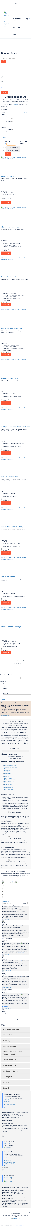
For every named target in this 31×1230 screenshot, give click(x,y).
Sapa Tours (7, 772)
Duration (4, 88)
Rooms (5, 684)
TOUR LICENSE (7, 1103)
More (4, 125)
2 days (9, 119)
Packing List (7, 1077)
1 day (9, 117)
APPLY (25, 112)
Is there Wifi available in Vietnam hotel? (12, 1053)
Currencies (5, 1134)
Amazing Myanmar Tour (9, 378)
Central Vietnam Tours (10, 765)
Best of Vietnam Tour (8, 577)
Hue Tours (7, 775)
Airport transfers (9, 1060)
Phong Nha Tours (8, 787)
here (21, 877)
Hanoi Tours (7, 769)
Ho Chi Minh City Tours (10, 780)
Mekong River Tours (9, 781)
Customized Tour (17, 19)
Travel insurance (9, 1065)
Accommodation (9, 1046)
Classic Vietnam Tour (8, 176)
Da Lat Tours (7, 783)
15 (23, 660)
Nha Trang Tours (8, 789)
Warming (6, 1040)
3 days (9, 121)
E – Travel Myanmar (18, 1225)
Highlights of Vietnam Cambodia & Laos (15, 427)
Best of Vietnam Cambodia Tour (12, 328)
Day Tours (16, 27)
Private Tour (7, 1035)
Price (3, 84)
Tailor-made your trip (6, 715)
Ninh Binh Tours (8, 773)
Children (5, 693)
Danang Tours (8, 778)
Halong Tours (7, 770)
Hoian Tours (7, 776)
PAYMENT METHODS (9, 1106)
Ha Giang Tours (8, 784)
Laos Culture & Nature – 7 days (12, 527)
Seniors (10, 134)
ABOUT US (6, 1100)
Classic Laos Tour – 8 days (10, 227)
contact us (15, 104)
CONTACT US (7, 1101)
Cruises (15, 11)
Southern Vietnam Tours (10, 767)
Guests (3, 79)
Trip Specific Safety (10, 1071)
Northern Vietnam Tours (10, 764)
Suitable (3, 127)
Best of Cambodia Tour (9, 277)
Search (5, 92)
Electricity (6, 1088)
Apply (3, 699)
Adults (5, 688)
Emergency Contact (10, 1029)
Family (10, 129)
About (15, 35)
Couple (10, 132)
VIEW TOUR (6, 202)
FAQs (5, 1107)
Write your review (6, 901)
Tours (15, 3)
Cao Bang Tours (8, 786)
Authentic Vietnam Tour (9, 477)
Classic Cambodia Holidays (11, 627)
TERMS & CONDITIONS (9, 1104)
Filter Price (4, 109)
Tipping (5, 1082)
